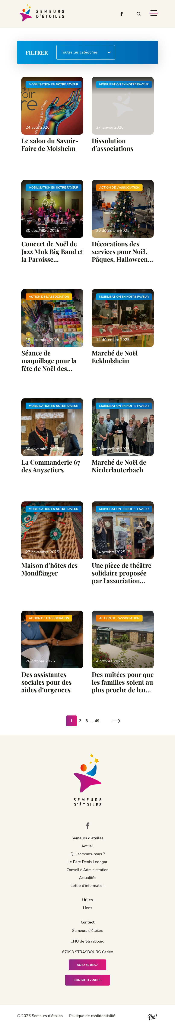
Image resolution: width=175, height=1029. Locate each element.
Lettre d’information (88, 885)
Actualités (87, 877)
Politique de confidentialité (92, 1015)
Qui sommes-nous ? (87, 854)
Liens (87, 907)
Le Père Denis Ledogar (87, 861)
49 (97, 720)
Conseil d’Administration (87, 869)
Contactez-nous (87, 980)
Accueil (87, 846)
